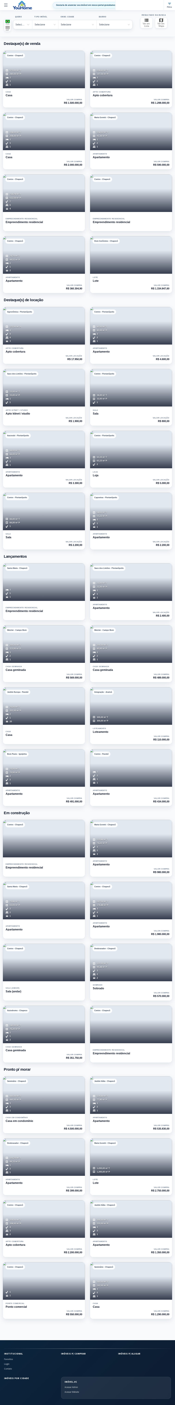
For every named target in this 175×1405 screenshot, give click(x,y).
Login (6, 1364)
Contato (8, 1368)
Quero (18, 17)
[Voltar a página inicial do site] (22, 5)
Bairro (102, 17)
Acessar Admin (71, 1387)
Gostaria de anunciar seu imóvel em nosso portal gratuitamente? (87, 5)
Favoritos (8, 1359)
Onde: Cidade (67, 17)
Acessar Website (72, 1391)
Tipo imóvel (40, 17)
